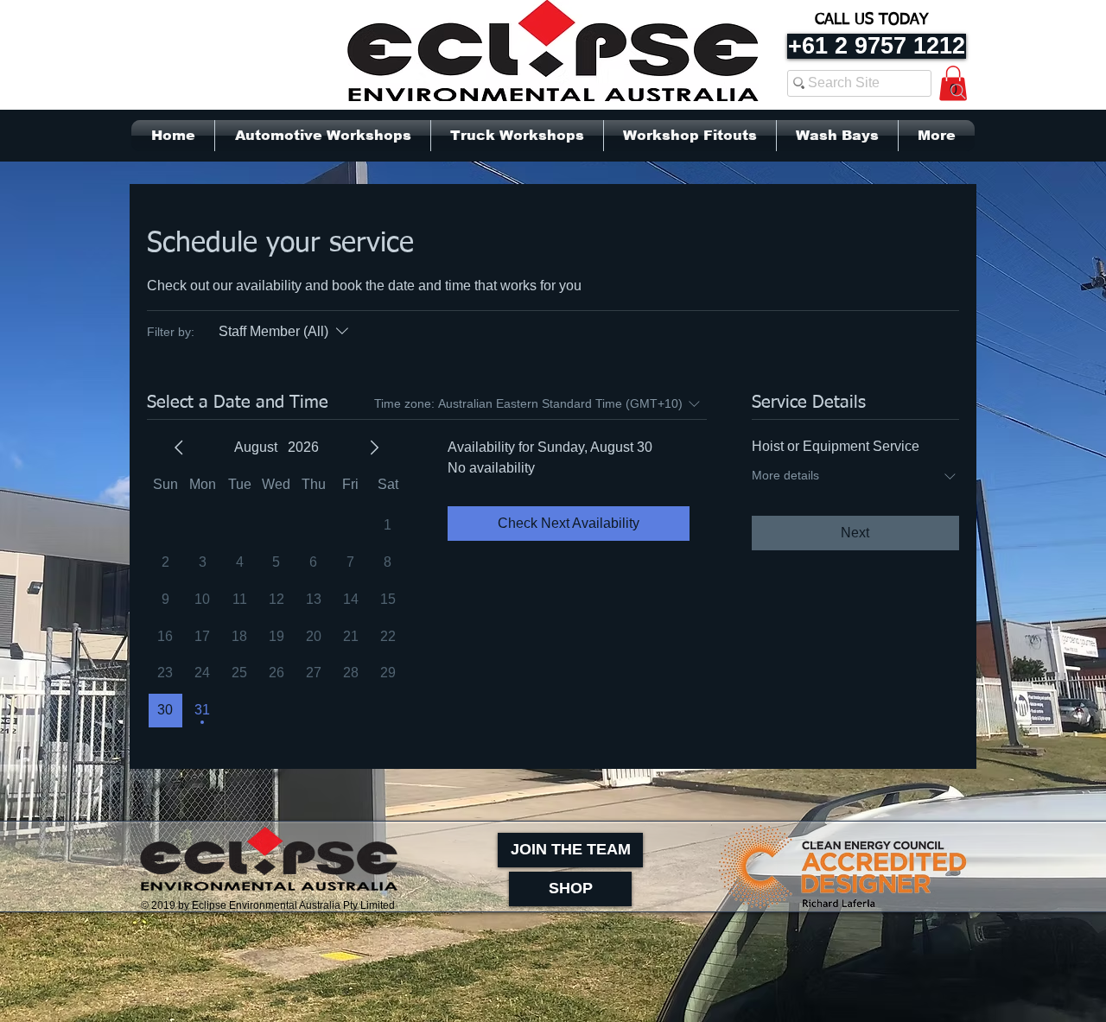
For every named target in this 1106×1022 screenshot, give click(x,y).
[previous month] (178, 447)
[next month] (374, 447)
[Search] (958, 91)
